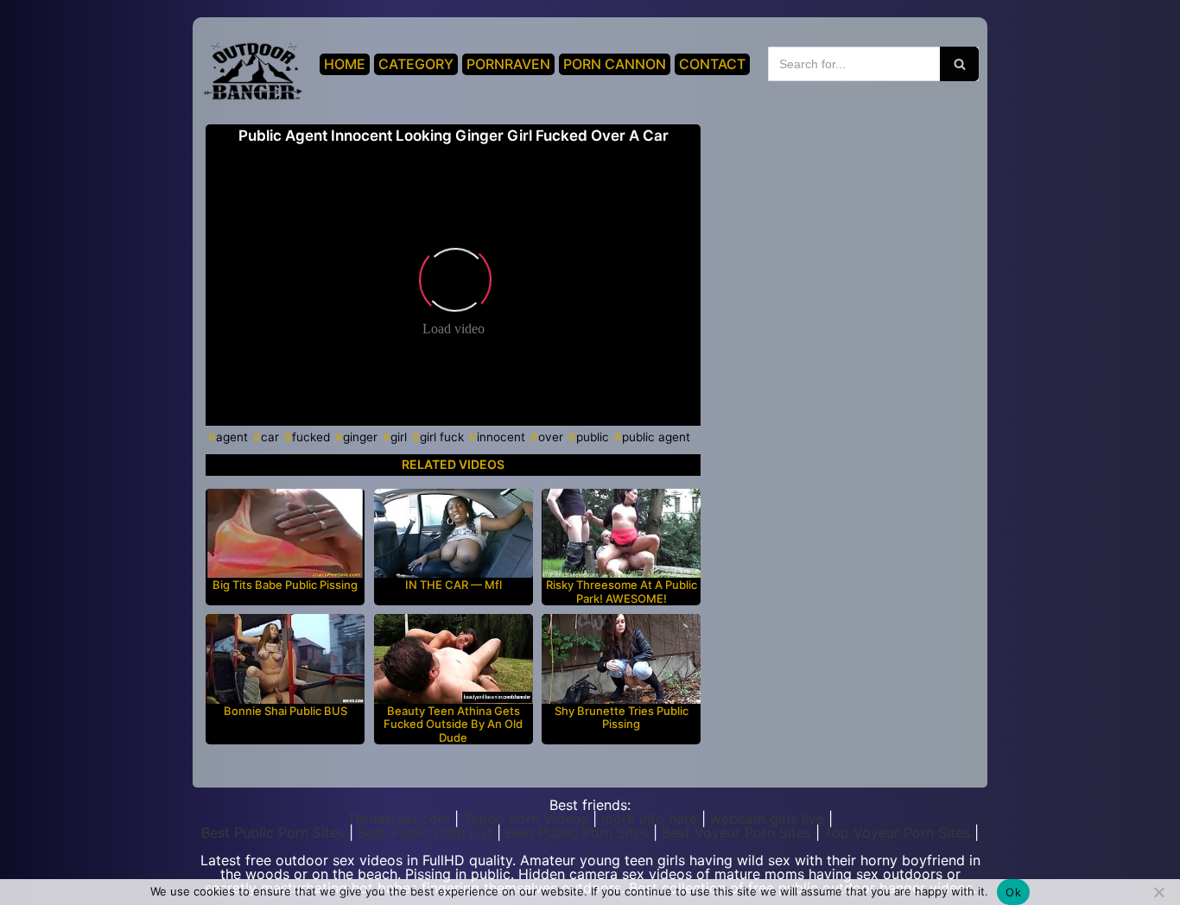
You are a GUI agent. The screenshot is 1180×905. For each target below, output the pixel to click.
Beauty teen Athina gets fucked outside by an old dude (453, 724)
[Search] (959, 64)
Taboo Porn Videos (525, 818)
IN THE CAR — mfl (453, 585)
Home (344, 64)
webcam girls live (767, 818)
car (270, 437)
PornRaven (508, 64)
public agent (656, 437)
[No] (1158, 892)
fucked (311, 437)
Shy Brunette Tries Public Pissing (621, 718)
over (550, 437)
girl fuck (442, 437)
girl (398, 437)
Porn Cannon (614, 64)
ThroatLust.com (398, 818)
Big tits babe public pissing (285, 585)
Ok (1013, 892)
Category (416, 64)
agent (232, 437)
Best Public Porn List (425, 832)
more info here (649, 818)
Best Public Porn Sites (273, 832)
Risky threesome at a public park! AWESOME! (621, 592)
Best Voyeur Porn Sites (736, 832)
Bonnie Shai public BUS (285, 711)
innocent (501, 437)
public (592, 437)
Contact (712, 64)
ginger (360, 437)
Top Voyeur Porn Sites (897, 832)
